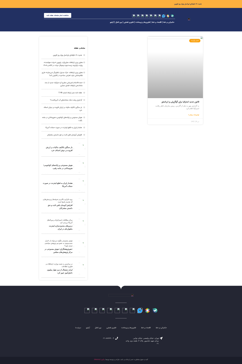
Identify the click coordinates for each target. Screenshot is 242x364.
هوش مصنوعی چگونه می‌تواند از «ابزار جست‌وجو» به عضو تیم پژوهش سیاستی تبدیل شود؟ (58, 243)
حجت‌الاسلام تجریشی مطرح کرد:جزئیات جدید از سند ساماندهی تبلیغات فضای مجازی (64, 84)
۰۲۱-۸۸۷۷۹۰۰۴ (108, 338)
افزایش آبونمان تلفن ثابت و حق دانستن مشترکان (64, 134)
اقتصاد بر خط (156, 22)
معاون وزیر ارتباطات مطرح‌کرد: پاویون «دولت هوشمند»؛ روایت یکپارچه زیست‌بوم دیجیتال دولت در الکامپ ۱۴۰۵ (63, 64)
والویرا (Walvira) (99, 359)
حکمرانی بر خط (168, 22)
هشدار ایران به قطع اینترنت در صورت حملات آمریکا (64, 127)
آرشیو (112, 22)
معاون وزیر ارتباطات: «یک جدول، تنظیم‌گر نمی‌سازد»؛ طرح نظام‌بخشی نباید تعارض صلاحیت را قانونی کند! (62, 74)
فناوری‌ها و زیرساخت (142, 22)
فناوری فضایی (129, 22)
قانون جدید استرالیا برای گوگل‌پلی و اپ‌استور (180, 102)
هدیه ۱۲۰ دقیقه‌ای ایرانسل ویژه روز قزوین (188, 4)
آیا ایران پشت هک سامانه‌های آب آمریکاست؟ (66, 100)
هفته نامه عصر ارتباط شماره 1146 (70, 92)
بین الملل (119, 22)
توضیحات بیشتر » (193, 115)
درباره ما (78, 327)
